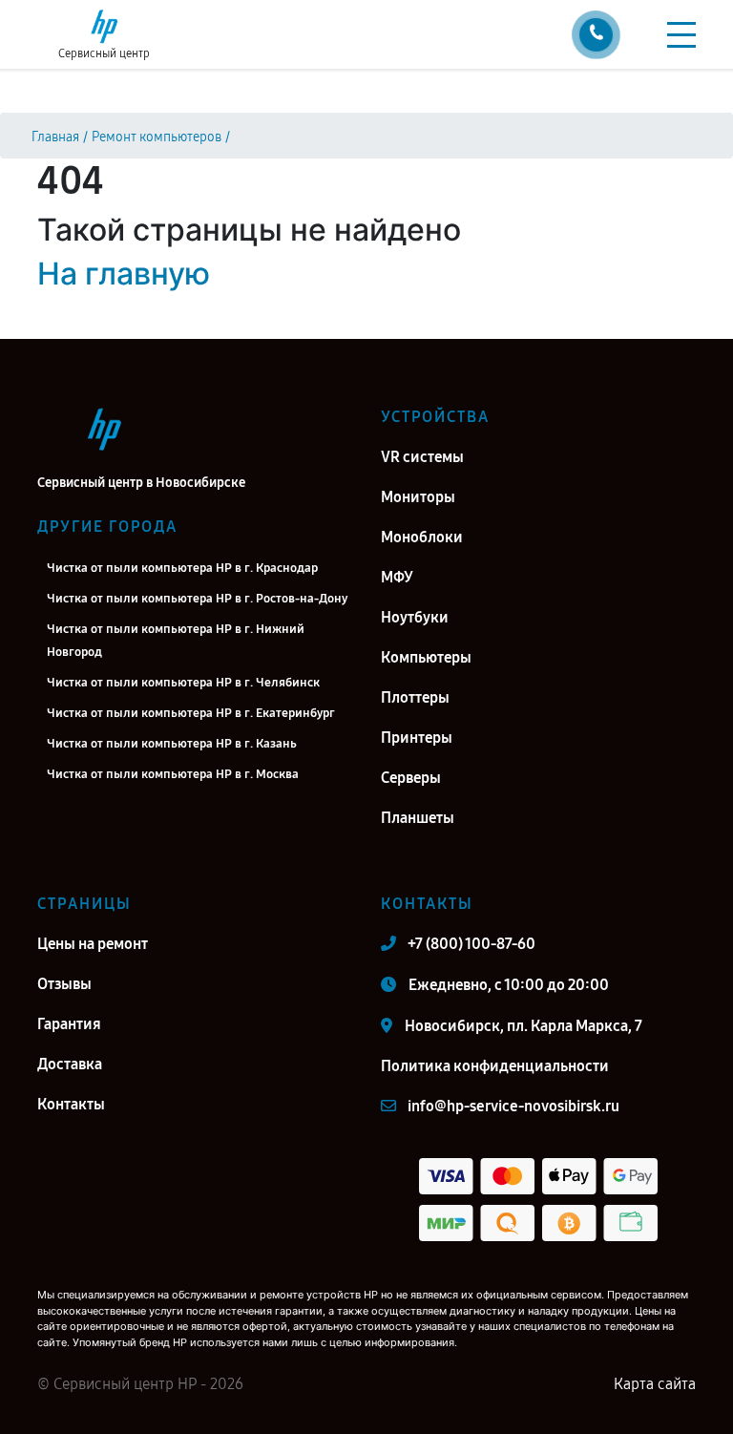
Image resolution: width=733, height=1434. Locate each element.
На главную (123, 273)
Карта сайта (655, 1384)
